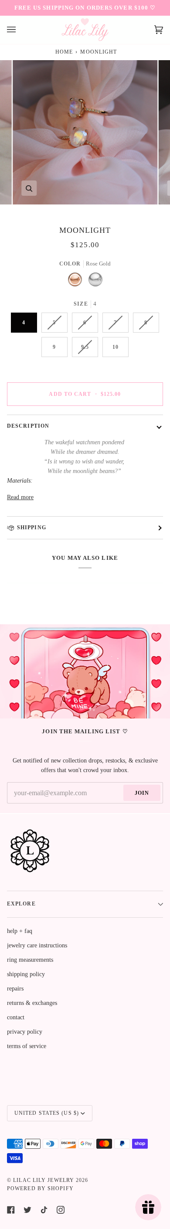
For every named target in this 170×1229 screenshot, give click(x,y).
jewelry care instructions (37, 945)
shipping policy (26, 974)
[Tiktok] (44, 1210)
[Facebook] (11, 1210)
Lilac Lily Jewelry (43, 1180)
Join (142, 793)
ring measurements (30, 960)
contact (15, 1017)
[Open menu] (20, 30)
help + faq (19, 931)
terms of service (26, 1046)
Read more (20, 497)
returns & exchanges (32, 1003)
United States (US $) (46, 1113)
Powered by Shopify (40, 1188)
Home (64, 52)
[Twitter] (27, 1210)
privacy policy (24, 1031)
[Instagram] (61, 1210)
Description (28, 426)
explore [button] (21, 904)
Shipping (31, 527)
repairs (15, 988)
